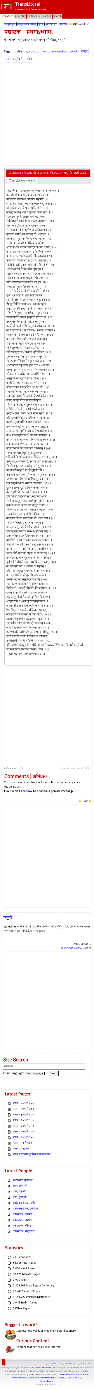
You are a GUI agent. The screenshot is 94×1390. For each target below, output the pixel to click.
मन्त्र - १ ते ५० (21, 1149)
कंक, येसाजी (19, 1191)
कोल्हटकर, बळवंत (22, 1214)
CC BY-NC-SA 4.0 (73, 1378)
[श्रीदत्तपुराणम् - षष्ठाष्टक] (70, 24)
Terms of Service (43, 1368)
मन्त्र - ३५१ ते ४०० (23, 1109)
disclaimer (71, 1363)
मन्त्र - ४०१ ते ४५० (23, 1103)
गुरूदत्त (84, 51)
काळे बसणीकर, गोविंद (24, 1203)
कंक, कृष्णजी (19, 1197)
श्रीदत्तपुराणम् (51, 24)
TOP (85, 801)
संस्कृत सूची (10, 24)
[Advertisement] (47, 113)
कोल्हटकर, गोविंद (22, 1225)
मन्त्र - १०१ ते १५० (23, 1137)
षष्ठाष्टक (63, 24)
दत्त (7, 59)
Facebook (25, 791)
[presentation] (48, 173)
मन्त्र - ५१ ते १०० (22, 1143)
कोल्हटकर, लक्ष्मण (22, 1220)
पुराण (41, 24)
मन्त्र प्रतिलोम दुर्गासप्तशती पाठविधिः (32, 1154)
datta (18, 51)
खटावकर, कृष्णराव (23, 1180)
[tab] (48, 173)
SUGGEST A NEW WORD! (76, 948)
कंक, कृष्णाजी (20, 1186)
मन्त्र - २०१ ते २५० (23, 1126)
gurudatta (32, 51)
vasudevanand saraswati (60, 51)
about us (86, 1363)
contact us (55, 1363)
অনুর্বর (7, 917)
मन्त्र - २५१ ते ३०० (23, 1120)
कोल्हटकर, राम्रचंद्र (24, 1231)
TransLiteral (34, 1374)
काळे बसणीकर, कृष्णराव (25, 1208)
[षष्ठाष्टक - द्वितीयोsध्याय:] (88, 24)
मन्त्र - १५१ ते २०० (23, 1131)
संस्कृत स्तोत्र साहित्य (27, 24)
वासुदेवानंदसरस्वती (22, 59)
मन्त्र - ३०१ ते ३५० (23, 1114)
